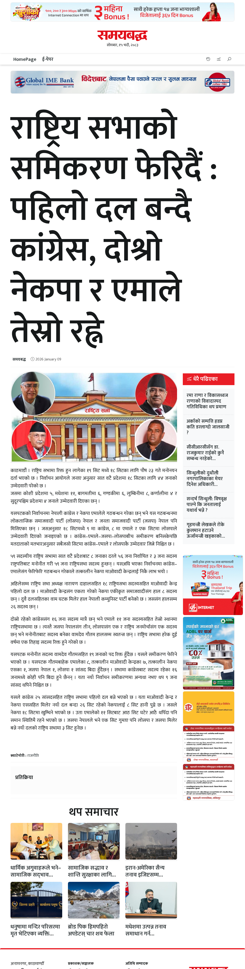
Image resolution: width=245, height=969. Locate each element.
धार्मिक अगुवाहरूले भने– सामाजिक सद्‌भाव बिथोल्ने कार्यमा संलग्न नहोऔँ (36, 878)
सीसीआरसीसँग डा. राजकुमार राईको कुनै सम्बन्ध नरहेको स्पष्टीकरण (205, 455)
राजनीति (33, 755)
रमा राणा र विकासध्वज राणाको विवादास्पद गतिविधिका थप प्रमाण (207, 401)
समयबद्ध (19, 359)
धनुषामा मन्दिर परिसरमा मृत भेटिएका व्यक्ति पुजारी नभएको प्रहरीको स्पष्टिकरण (35, 937)
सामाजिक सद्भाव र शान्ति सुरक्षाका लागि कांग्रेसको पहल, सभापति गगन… (93, 878)
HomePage (24, 59)
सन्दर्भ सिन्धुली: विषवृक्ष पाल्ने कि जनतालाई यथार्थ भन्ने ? (207, 504)
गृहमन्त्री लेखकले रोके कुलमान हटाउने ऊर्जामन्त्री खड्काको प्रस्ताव (205, 533)
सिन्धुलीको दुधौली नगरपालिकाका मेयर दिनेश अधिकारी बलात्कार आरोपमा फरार (208, 481)
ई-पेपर (47, 59)
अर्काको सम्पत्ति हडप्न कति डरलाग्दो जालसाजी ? (208, 427)
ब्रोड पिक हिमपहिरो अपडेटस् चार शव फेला (91, 930)
